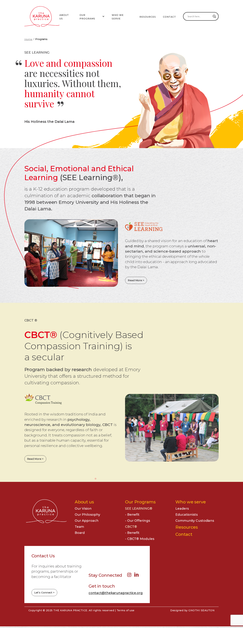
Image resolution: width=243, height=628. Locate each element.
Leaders (182, 509)
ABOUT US (64, 17)
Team (79, 527)
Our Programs (140, 501)
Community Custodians (194, 521)
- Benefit (132, 515)
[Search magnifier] (214, 16)
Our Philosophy (87, 515)
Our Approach (87, 521)
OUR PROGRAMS (87, 17)
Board (80, 533)
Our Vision (83, 509)
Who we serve (190, 501)
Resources (186, 527)
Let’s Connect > (44, 592)
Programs (41, 39)
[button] (92, 16)
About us (84, 501)
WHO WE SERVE (118, 17)
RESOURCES (147, 16)
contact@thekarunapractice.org (116, 593)
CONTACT (169, 16)
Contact (183, 534)
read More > (35, 458)
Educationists (186, 515)
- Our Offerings (137, 521)
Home (28, 39)
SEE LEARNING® (138, 509)
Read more (136, 280)
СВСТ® (131, 527)
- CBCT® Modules (139, 539)
